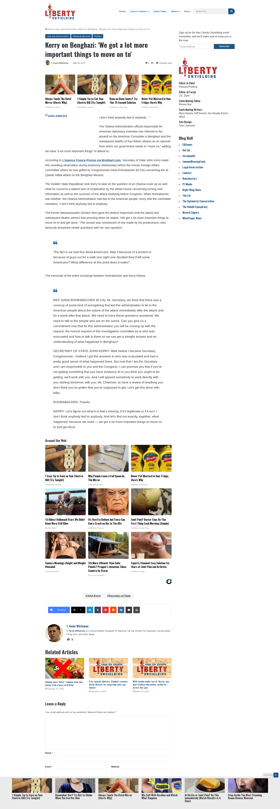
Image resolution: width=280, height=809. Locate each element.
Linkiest (187, 173)
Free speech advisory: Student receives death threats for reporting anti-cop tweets (108, 684)
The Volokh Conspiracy (194, 207)
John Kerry (94, 595)
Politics (97, 36)
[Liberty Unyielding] (60, 11)
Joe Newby (213, 113)
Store (187, 11)
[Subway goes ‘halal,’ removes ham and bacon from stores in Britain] (64, 668)
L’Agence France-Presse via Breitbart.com (91, 160)
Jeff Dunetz (200, 113)
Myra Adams (186, 113)
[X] (72, 639)
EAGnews (187, 144)
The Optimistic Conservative (198, 201)
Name (49, 753)
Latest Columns (138, 11)
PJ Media (187, 184)
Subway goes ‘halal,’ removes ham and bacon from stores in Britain (63, 683)
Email (49, 766)
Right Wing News (191, 190)
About (174, 11)
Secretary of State (120, 595)
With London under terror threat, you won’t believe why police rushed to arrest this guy (151, 684)
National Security (81, 36)
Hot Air (186, 150)
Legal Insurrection (192, 167)
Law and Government (66, 29)
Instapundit (188, 156)
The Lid (186, 195)
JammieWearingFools (193, 161)
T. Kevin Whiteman (60, 63)
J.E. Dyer (184, 95)
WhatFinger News (192, 218)
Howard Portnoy (188, 86)
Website (115, 766)
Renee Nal (185, 104)
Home (122, 11)
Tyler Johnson (187, 125)
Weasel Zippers (190, 212)
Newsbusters (189, 178)
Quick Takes (160, 11)
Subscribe (224, 46)
